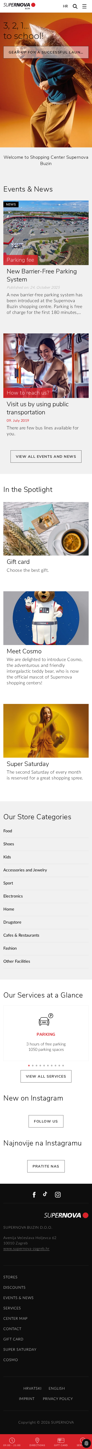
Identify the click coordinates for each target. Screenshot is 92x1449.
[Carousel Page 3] (36, 1065)
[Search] (75, 6)
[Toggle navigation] (84, 6)
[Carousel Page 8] (55, 1065)
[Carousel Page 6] (48, 1065)
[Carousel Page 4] (40, 1065)
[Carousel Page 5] (44, 1065)
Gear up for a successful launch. (48, 52)
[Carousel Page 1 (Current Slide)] (29, 1065)
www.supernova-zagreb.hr (26, 1248)
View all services (46, 1076)
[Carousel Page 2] (32, 1065)
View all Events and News (46, 456)
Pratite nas (46, 1166)
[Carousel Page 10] (63, 1065)
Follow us (46, 1121)
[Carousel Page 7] (51, 1065)
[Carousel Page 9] (59, 1065)
